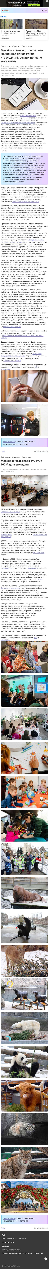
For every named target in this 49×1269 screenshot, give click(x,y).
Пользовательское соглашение (14, 1239)
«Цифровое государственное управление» (21, 354)
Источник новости (41, 451)
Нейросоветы (9, 441)
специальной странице (12, 360)
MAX (35, 367)
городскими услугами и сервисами (25, 201)
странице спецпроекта (12, 327)
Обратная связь (8, 1242)
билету (40, 579)
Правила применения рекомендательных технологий (22, 1253)
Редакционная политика (11, 1250)
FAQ (3, 1235)
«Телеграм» (5, 369)
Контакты (5, 1246)
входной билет (6, 534)
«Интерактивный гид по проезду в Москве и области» (22, 241)
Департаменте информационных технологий (18, 122)
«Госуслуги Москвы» (28, 115)
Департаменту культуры (10, 512)
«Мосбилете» (7, 568)
